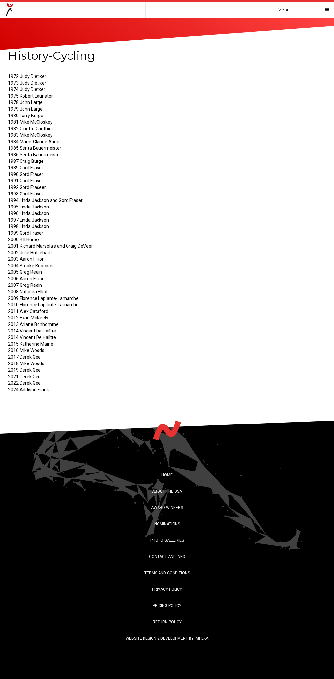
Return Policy (167, 622)
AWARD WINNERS (167, 507)
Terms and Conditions (167, 573)
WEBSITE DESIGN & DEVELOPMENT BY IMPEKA (167, 638)
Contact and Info (167, 556)
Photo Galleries (167, 540)
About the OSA (167, 491)
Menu (284, 9)
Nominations (167, 524)
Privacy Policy (167, 589)
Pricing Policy (167, 605)
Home (167, 475)
